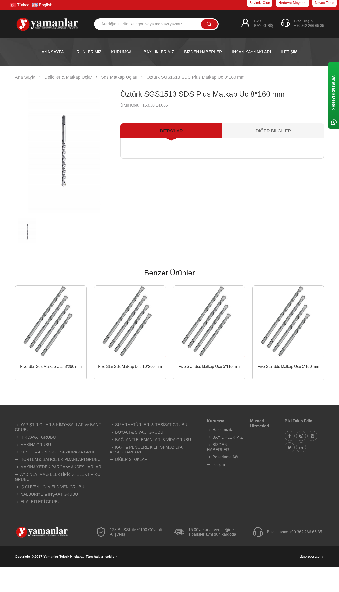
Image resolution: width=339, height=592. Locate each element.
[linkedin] (301, 447)
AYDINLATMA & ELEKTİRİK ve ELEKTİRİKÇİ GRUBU (58, 477)
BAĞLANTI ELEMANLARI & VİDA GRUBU (152, 440)
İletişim (218, 464)
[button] (107, 151)
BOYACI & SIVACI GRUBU (138, 432)
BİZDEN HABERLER (218, 447)
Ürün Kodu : (130, 105)
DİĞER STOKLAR (131, 459)
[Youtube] (312, 436)
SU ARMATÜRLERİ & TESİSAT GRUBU (150, 425)
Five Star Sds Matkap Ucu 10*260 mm (130, 366)
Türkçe (22, 5)
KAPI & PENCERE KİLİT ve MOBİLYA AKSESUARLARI (146, 449)
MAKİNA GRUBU (35, 445)
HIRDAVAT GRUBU (37, 437)
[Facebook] (290, 436)
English (45, 5)
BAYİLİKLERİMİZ (227, 437)
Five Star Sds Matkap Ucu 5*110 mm (209, 366)
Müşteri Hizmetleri (259, 423)
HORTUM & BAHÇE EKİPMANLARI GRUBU (60, 459)
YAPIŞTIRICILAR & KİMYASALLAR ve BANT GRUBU (58, 427)
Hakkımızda (222, 430)
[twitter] (290, 447)
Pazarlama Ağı (224, 457)
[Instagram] (301, 436)
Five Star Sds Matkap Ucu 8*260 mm (51, 366)
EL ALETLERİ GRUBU (40, 502)
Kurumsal (216, 421)
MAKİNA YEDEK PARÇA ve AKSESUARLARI (60, 467)
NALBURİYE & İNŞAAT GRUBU (48, 494)
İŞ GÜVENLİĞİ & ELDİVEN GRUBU (51, 487)
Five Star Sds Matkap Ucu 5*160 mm (288, 366)
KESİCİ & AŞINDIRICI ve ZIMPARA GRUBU (59, 452)
